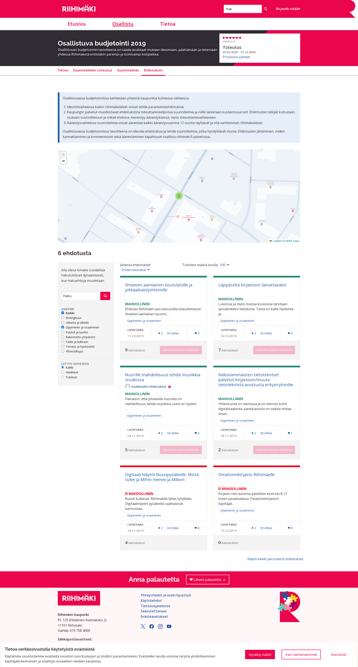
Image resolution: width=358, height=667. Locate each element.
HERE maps (292, 240)
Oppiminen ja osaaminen (82, 327)
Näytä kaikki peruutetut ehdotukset (275, 559)
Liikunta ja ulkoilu (77, 322)
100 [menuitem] (222, 265)
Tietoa (167, 23)
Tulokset (71, 377)
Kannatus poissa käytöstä (181, 350)
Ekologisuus (74, 318)
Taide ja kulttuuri (77, 342)
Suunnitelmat (128, 70)
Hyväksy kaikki (260, 654)
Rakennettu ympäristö (80, 337)
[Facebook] (151, 627)
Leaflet (277, 240)
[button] (179, 196)
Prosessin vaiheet (236, 57)
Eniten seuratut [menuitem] (134, 269)
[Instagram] (160, 627)
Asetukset (338, 654)
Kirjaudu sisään (288, 8)
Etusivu (77, 23)
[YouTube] (169, 627)
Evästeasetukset (154, 616)
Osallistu (123, 23)
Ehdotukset (153, 70)
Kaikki (70, 313)
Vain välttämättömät (301, 654)
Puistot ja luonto (77, 332)
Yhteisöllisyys (74, 351)
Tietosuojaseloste (155, 606)
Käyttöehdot (151, 600)
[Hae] (265, 9)
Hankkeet (72, 372)
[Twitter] (143, 627)
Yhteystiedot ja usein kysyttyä (166, 595)
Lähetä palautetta (211, 580)
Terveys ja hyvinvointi (80, 347)
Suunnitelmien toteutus (92, 70)
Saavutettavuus (154, 611)
